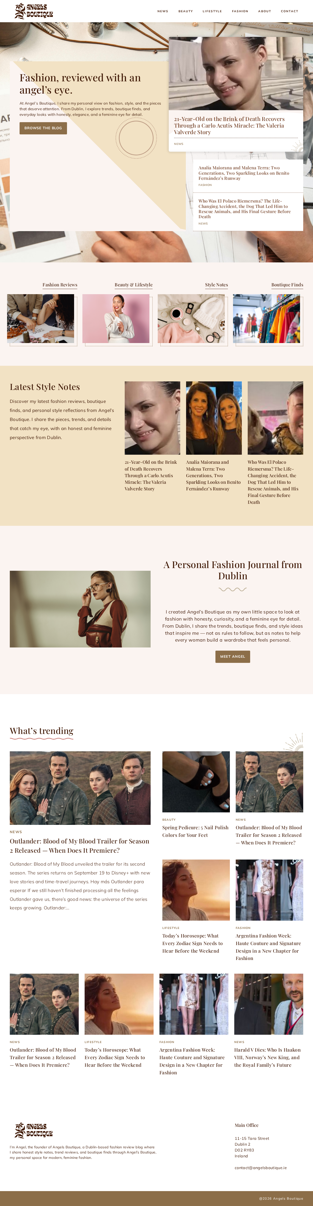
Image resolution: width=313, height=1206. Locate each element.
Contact (289, 11)
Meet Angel (233, 656)
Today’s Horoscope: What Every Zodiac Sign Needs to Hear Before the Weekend (192, 943)
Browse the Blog (43, 128)
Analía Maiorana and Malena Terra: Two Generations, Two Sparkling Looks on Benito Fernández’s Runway (244, 173)
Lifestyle (212, 11)
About (264, 11)
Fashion (240, 11)
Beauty (186, 11)
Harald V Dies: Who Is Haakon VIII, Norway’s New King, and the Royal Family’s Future (267, 1057)
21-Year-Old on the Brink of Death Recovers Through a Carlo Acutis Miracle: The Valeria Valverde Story (229, 125)
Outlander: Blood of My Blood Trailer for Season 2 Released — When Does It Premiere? (269, 834)
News (163, 11)
